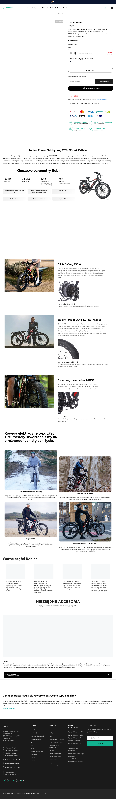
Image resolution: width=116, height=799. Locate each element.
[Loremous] (12, 686)
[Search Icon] (105, 8)
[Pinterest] (13, 780)
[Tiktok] (22, 780)
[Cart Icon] (109, 8)
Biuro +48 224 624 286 (12, 759)
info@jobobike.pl (10, 748)
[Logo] (8, 8)
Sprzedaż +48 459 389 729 (13, 763)
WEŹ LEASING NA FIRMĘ (91, 88)
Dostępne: (71, 26)
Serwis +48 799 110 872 (12, 767)
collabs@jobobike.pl (11, 755)
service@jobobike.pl (11, 750)
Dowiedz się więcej (9, 708)
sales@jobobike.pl (102, 99)
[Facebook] (4, 780)
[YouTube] (17, 780)
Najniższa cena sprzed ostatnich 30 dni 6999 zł (84, 103)
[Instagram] (8, 780)
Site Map (43, 793)
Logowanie (98, 8)
